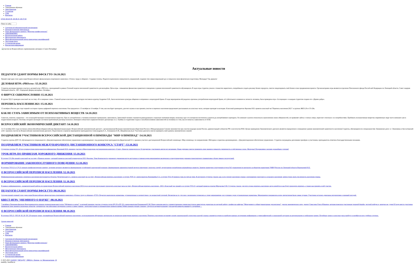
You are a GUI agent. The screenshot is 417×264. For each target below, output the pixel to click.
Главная (8, 5)
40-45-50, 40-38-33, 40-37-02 (13, 19)
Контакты (8, 15)
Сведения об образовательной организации (21, 28)
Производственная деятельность (17, 29)
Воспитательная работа (13, 35)
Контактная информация (14, 45)
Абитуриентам (10, 9)
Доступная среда (11, 41)
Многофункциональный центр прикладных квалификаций (27, 39)
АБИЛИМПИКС (11, 33)
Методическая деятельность (15, 37)
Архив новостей (7, 221)
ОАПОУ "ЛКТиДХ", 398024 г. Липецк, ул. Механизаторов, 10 (34, 260)
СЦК (7, 13)
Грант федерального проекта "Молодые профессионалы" (26, 31)
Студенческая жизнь (12, 43)
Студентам (9, 11)
